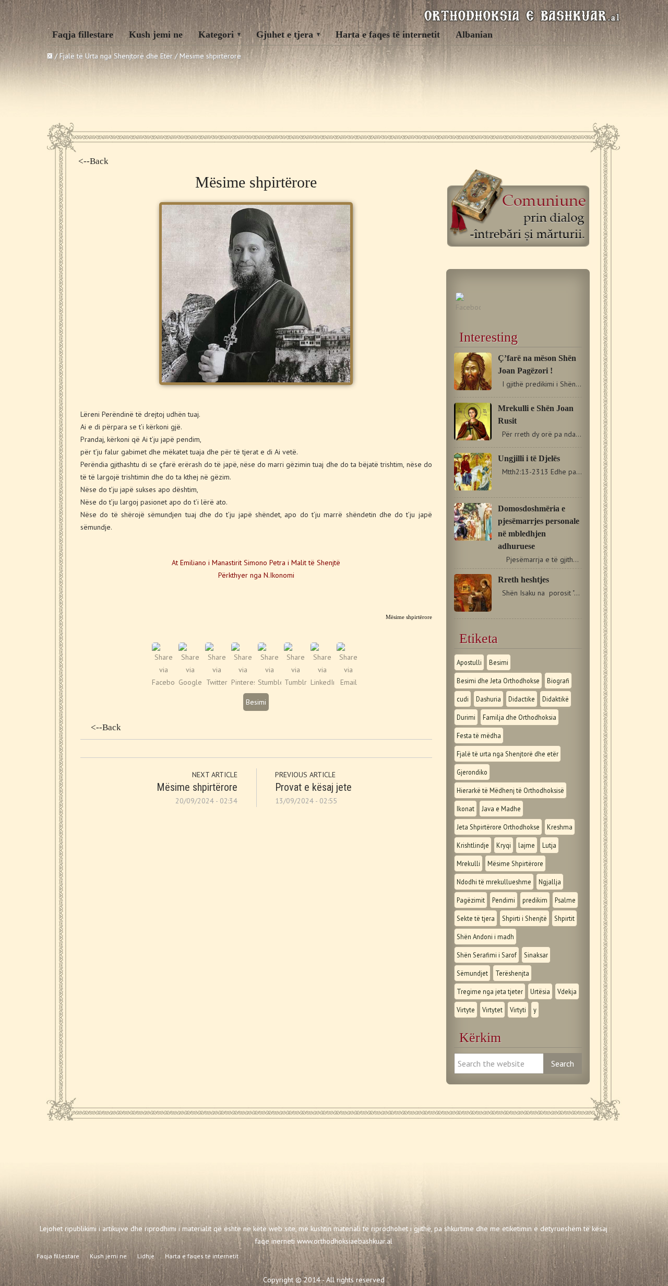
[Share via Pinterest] (243, 682)
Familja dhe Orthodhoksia (519, 717)
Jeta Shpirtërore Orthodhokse (498, 827)
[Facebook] (468, 307)
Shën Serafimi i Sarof (487, 955)
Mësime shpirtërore (197, 787)
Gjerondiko (472, 772)
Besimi (256, 702)
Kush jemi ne (156, 34)
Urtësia (540, 991)
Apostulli (469, 662)
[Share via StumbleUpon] (269, 682)
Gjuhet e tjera (284, 34)
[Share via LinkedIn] (322, 682)
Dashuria (488, 699)
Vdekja (567, 991)
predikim (534, 900)
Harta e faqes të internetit (388, 34)
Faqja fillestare (82, 34)
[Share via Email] (348, 682)
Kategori (216, 34)
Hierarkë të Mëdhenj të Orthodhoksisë (510, 790)
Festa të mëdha (479, 735)
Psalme (565, 900)
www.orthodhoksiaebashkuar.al (344, 1241)
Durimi (466, 717)
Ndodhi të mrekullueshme (494, 882)
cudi (463, 699)
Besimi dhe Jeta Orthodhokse (498, 680)
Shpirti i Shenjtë (524, 918)
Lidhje (145, 1256)
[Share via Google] (190, 682)
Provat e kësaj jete (313, 787)
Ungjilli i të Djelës (529, 458)
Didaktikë (555, 699)
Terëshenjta (512, 973)
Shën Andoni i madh (485, 936)
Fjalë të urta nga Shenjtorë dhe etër (507, 754)
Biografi (558, 680)
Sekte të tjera (476, 918)
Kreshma (559, 827)
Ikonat (465, 808)
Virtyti (518, 1010)
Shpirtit (564, 918)
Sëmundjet (472, 973)
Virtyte (466, 1010)
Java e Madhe (501, 808)
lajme (526, 845)
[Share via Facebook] (163, 682)
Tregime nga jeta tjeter (490, 991)
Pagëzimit (471, 900)
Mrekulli (468, 863)
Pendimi (503, 900)
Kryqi (503, 845)
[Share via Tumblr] (295, 682)
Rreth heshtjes (523, 579)
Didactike (521, 699)
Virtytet (492, 1010)
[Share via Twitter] (217, 682)
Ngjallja (550, 882)
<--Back (93, 161)
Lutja (549, 845)
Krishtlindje (473, 845)
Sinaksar (536, 955)
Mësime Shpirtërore (515, 863)
